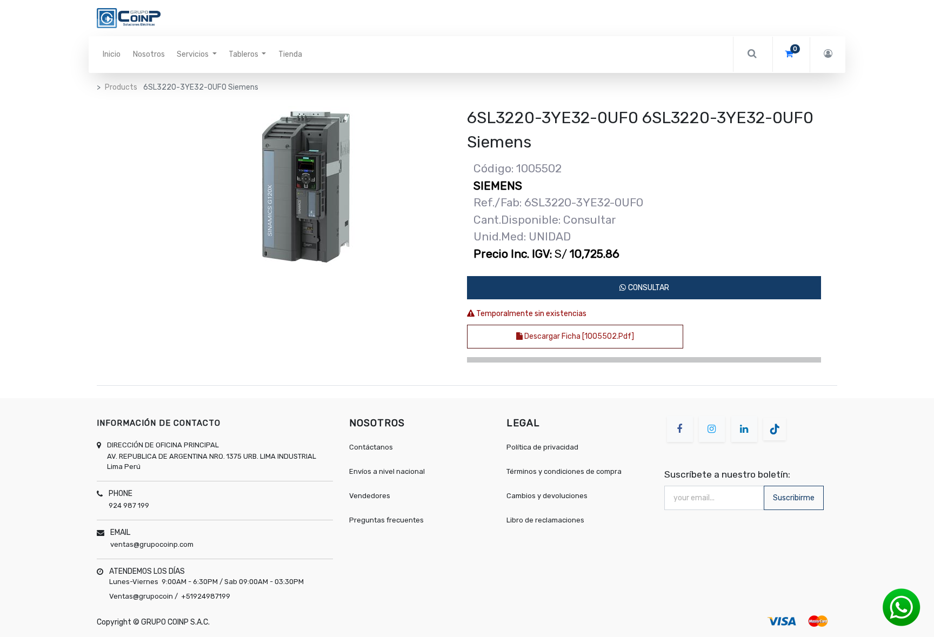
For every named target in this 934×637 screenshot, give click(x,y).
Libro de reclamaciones (545, 520)
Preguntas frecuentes (386, 520)
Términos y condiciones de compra (564, 471)
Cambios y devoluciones (547, 496)
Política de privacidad (542, 447)
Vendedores (369, 496)
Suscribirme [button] (794, 497)
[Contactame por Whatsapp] (901, 607)
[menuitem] (111, 54)
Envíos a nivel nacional (387, 471)
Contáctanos (371, 447)
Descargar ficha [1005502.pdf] (578, 336)
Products (121, 87)
